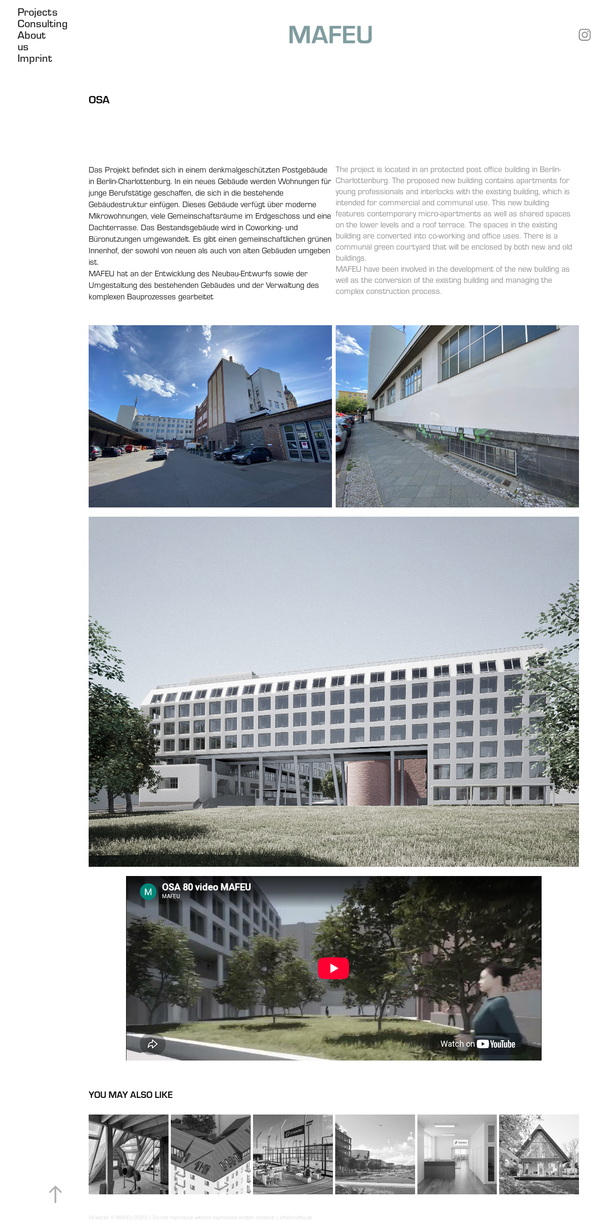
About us (32, 40)
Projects (38, 11)
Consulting (42, 23)
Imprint (35, 58)
